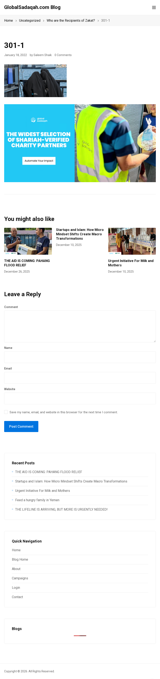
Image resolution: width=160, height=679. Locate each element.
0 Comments (63, 55)
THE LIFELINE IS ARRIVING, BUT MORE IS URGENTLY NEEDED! (61, 509)
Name (8, 348)
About (16, 569)
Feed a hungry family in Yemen (37, 500)
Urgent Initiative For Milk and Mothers (42, 491)
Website (9, 389)
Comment (11, 307)
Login (16, 588)
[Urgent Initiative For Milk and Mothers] (132, 241)
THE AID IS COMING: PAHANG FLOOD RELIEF (48, 472)
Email (8, 368)
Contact (17, 597)
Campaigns (20, 578)
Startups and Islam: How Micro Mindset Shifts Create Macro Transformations (80, 234)
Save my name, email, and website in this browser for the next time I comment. (64, 412)
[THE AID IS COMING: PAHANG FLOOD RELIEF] (28, 241)
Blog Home (20, 559)
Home (16, 550)
